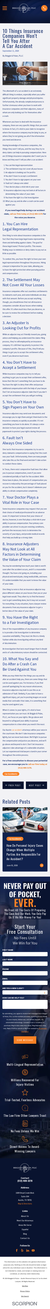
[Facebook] (16, 1250)
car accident (17, 730)
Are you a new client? (13, 988)
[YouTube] (33, 1250)
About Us (25, 1216)
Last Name (7, 959)
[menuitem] (25, 1286)
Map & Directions (25, 1203)
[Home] (24, 8)
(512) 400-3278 (24, 1181)
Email (5, 979)
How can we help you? (13, 998)
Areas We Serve (25, 1225)
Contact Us (25, 1238)
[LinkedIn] (27, 1250)
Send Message (25, 1040)
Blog (25, 1234)
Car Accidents (11, 774)
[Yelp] (22, 1250)
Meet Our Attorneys (25, 1220)
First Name (7, 950)
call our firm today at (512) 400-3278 (26, 214)
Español (25, 1229)
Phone (5, 969)
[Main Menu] (5, 8)
